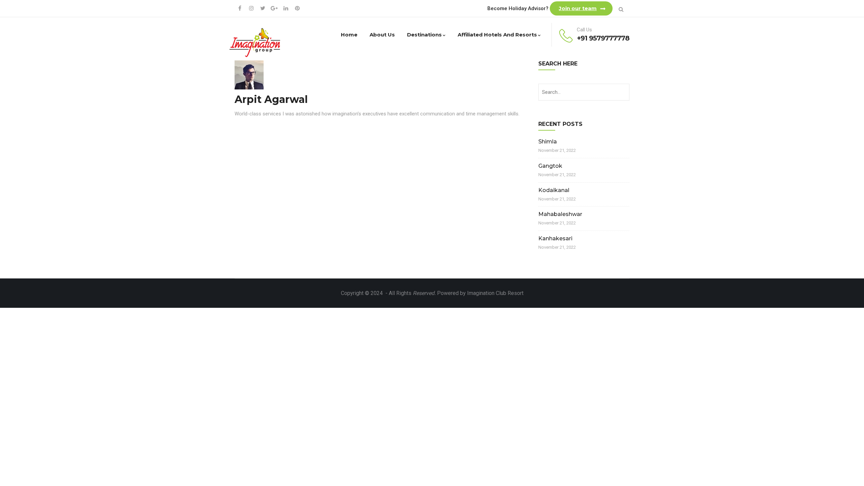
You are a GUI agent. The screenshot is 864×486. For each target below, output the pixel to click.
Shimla (547, 141)
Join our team (578, 8)
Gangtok (550, 166)
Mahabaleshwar (560, 214)
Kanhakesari (555, 238)
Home (349, 34)
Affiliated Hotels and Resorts (497, 34)
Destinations (424, 34)
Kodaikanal (553, 190)
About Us (382, 34)
